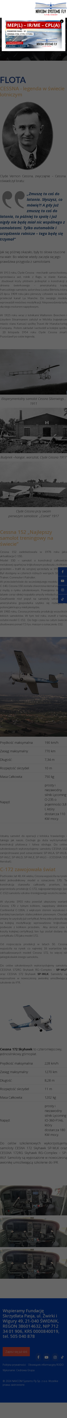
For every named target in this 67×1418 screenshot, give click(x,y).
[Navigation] (65, 23)
